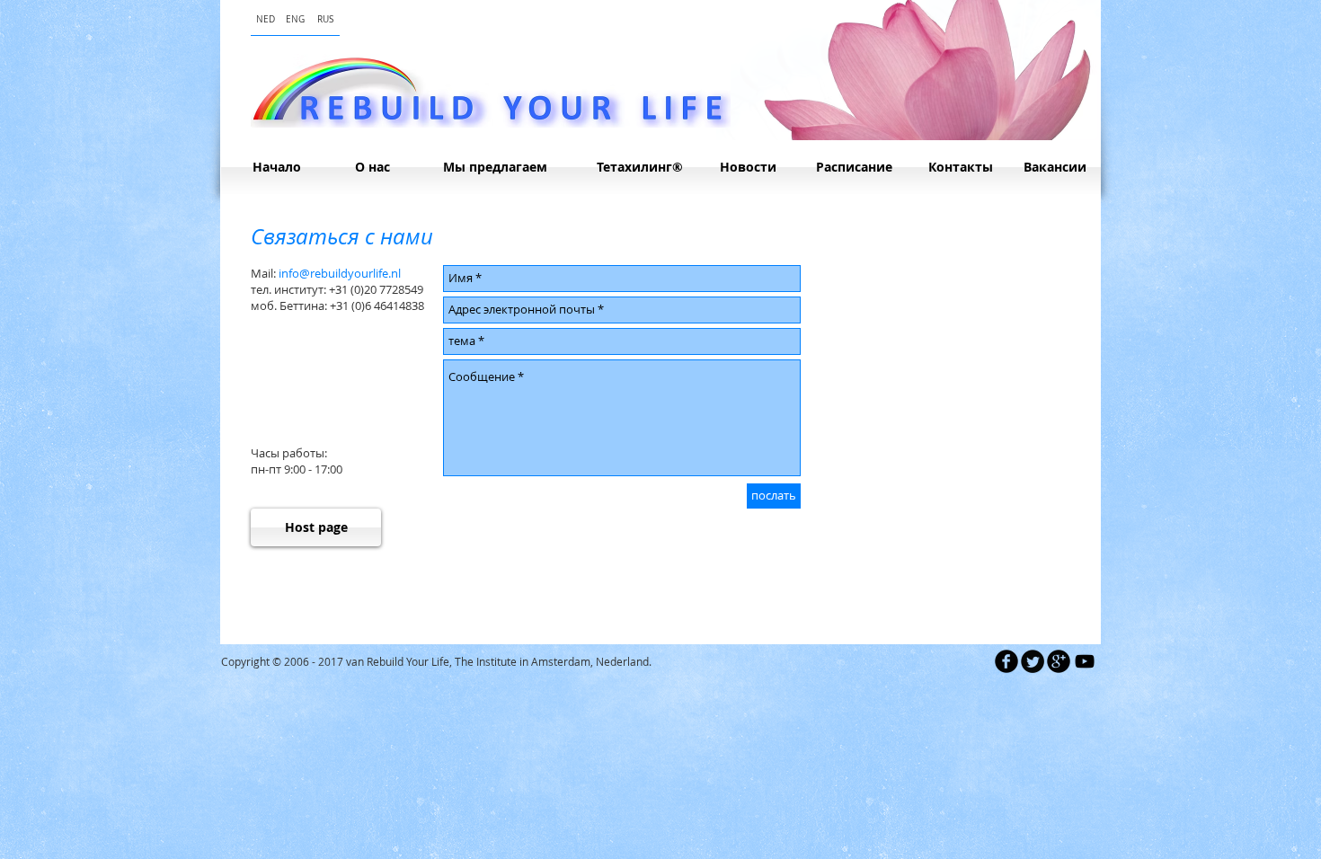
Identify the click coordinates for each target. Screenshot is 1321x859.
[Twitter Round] (1032, 661)
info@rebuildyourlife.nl (340, 273)
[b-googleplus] (1058, 661)
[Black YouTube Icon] (1084, 661)
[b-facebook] (1006, 661)
